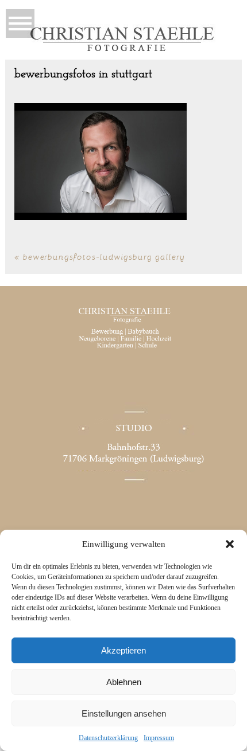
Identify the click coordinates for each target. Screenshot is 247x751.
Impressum (159, 738)
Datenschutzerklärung (108, 738)
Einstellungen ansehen (124, 713)
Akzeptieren (123, 650)
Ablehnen (123, 682)
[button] (230, 544)
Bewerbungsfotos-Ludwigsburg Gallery (104, 257)
